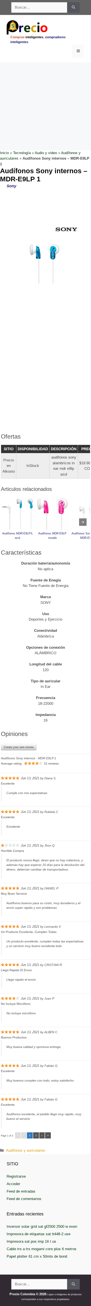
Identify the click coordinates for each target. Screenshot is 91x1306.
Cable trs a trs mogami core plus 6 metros (41, 1249)
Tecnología (22, 153)
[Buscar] (73, 7)
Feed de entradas (21, 1191)
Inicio (4, 153)
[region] (45, 97)
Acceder (13, 1184)
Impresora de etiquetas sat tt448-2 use (38, 1234)
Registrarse (16, 1176)
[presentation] (83, 522)
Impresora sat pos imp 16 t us (31, 1241)
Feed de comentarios (24, 1199)
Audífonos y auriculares (25, 1150)
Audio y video (46, 153)
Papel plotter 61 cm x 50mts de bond (37, 1256)
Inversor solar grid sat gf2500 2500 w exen (42, 1226)
